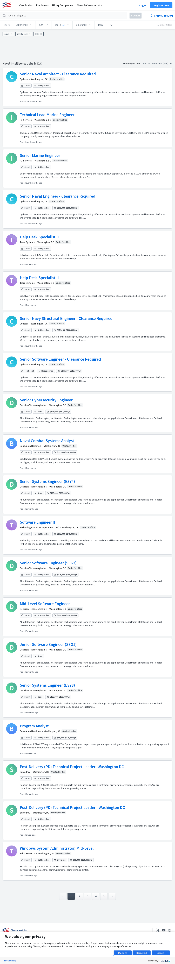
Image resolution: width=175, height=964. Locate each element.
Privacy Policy (10, 960)
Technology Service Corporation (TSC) (39, 527)
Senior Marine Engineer (40, 155)
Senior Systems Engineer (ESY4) (47, 481)
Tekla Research (27, 853)
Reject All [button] (141, 953)
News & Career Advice (89, 5)
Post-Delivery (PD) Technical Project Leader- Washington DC (72, 766)
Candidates (25, 5)
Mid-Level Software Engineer (45, 603)
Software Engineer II (37, 522)
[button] (24, 25)
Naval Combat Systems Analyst (47, 440)
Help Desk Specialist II (39, 237)
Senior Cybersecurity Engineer (46, 400)
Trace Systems (27, 242)
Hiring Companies (62, 5)
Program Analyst (34, 726)
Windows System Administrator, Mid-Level (57, 848)
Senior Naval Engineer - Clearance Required (57, 196)
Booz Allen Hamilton (30, 445)
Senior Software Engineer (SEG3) (48, 563)
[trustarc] (165, 960)
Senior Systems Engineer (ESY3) (47, 685)
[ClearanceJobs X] (158, 930)
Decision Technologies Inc (33, 405)
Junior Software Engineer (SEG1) (48, 644)
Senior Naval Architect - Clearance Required (58, 74)
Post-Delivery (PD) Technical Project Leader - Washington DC (72, 807)
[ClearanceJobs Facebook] (152, 930)
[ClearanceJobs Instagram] (169, 930)
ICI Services (26, 119)
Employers (42, 5)
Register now (161, 5)
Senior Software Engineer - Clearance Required (60, 359)
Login (142, 5)
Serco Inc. (25, 771)
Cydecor (24, 79)
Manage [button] (122, 953)
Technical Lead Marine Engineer (47, 114)
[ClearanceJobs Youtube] (164, 930)
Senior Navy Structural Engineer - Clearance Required (66, 318)
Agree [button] (160, 953)
